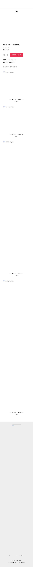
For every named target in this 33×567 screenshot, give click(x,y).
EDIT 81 (13, 62)
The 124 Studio (20, 562)
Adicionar (16, 54)
